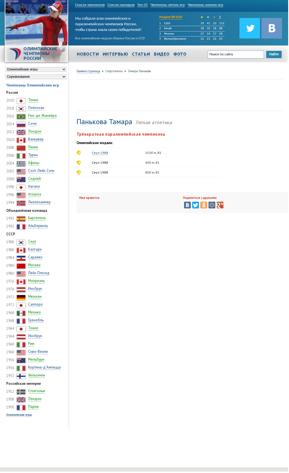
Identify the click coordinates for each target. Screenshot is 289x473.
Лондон (34, 131)
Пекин (33, 147)
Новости (88, 54)
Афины (33, 162)
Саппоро (35, 304)
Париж (33, 406)
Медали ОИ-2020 (170, 17)
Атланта (34, 194)
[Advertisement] (179, 94)
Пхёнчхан (36, 107)
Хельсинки (36, 375)
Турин (33, 155)
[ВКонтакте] (187, 205)
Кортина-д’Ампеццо (44, 367)
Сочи (32, 123)
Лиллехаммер (39, 202)
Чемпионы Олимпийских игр (32, 85)
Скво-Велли (38, 351)
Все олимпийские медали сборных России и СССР (110, 38)
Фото (180, 54)
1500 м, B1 (153, 153)
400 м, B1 (152, 162)
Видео (162, 54)
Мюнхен (35, 296)
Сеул (32, 241)
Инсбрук (35, 288)
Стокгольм (36, 390)
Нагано (34, 186)
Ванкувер (36, 139)
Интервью (115, 54)
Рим (31, 343)
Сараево (35, 257)
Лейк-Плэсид (39, 272)
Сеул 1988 (100, 153)
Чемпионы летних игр (168, 5)
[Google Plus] (220, 205)
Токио (33, 99)
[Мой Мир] (212, 205)
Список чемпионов (90, 5)
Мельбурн (36, 359)
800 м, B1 (152, 172)
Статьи (141, 54)
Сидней (34, 178)
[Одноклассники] (203, 205)
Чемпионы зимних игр (205, 5)
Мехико (34, 312)
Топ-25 (142, 5)
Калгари (35, 249)
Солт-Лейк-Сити (41, 170)
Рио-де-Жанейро (42, 115)
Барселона (37, 217)
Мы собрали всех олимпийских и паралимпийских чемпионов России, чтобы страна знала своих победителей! (108, 23)
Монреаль (36, 280)
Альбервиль (38, 225)
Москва (34, 265)
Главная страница (88, 71)
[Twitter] (195, 205)
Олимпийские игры (19, 415)
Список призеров (121, 5)
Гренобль (36, 320)
